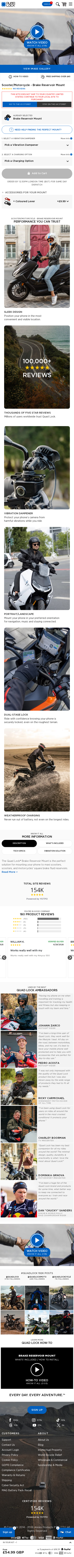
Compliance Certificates (16, 1470)
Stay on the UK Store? (54, 104)
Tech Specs (19, 851)
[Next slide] (69, 957)
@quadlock (12, 1277)
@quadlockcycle (61, 1277)
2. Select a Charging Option (17, 155)
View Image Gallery (37, 69)
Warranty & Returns (13, 1475)
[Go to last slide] (4, 957)
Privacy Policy (10, 1455)
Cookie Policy (10, 1460)
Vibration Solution (54, 851)
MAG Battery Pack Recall (17, 1490)
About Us (43, 1440)
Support (6, 1440)
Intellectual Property (50, 1450)
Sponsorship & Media (50, 1465)
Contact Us (8, 1445)
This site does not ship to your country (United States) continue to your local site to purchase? (37, 97)
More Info (65, 138)
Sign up (7, 1532)
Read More (8, 872)
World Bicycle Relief (50, 1455)
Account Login (10, 1450)
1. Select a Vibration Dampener (18, 138)
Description (19, 843)
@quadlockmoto (37, 1277)
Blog (40, 1445)
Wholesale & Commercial (52, 1460)
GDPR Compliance (13, 1465)
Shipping (7, 1480)
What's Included (55, 843)
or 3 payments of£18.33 (48, 1549)
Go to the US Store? (20, 104)
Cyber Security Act (13, 1485)
